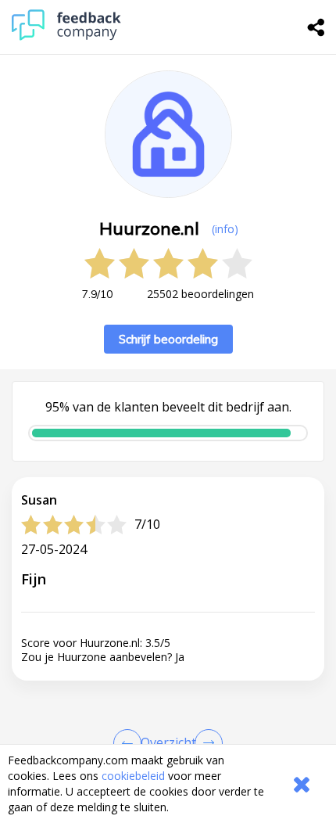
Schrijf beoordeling (168, 339)
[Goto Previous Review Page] (130, 743)
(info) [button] (225, 228)
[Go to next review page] (205, 743)
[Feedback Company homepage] (66, 36)
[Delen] (316, 27)
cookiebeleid (133, 775)
